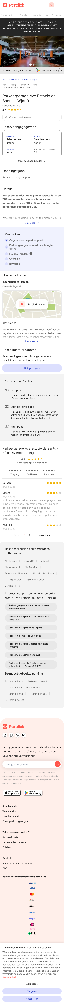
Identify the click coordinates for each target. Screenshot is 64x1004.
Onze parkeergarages (15, 821)
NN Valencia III (13, 567)
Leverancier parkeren (14, 842)
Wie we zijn (9, 811)
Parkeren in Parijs (14, 681)
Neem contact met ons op (17, 863)
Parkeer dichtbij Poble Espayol (24, 655)
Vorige (17, 535)
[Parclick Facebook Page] (17, 735)
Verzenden (44, 535)
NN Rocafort (31, 567)
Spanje (14, 85)
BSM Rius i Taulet (13, 585)
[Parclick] (13, 5)
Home (5, 85)
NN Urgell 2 (28, 561)
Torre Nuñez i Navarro (16, 573)
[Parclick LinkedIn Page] (11, 735)
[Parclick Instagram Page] (4, 735)
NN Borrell (44, 561)
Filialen (6, 847)
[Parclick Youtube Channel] (23, 735)
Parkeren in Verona (14, 700)
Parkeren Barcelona (28, 85)
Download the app (50, 70)
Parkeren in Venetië (38, 681)
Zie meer (30, 222)
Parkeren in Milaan (37, 693)
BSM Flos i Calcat (35, 579)
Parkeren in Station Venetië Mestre (23, 687)
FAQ (4, 868)
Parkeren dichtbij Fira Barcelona (25, 635)
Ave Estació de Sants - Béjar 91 (19, 87)
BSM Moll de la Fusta (43, 573)
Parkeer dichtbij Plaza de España (25, 627)
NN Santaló (11, 561)
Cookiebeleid (9, 977)
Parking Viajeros (13, 579)
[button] (31, 254)
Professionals (10, 837)
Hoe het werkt (10, 816)
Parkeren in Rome (14, 693)
